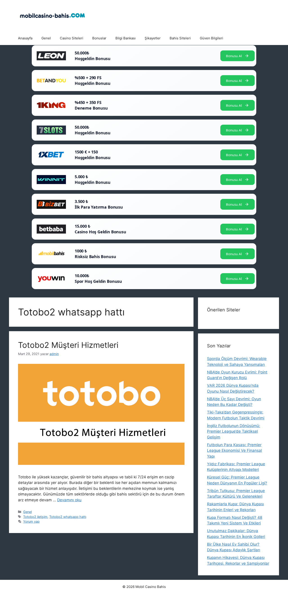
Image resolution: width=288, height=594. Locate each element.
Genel (46, 38)
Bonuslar (99, 38)
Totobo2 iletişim (35, 517)
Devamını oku (69, 500)
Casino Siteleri (71, 38)
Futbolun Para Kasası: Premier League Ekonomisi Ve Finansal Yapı (234, 451)
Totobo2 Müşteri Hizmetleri (68, 345)
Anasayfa (25, 38)
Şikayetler (153, 38)
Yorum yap (31, 521)
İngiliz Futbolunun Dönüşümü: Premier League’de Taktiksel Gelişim (233, 431)
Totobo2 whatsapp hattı (67, 517)
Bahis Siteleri (180, 38)
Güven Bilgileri (211, 38)
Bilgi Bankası (125, 38)
